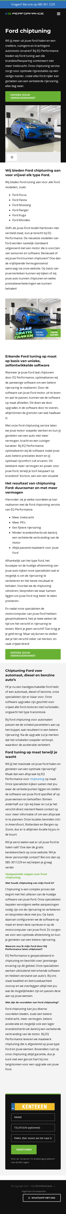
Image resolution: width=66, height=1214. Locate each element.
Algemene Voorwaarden (34, 1191)
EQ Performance (44, 1186)
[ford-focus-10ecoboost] (33, 300)
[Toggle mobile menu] (59, 14)
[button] (7, 319)
